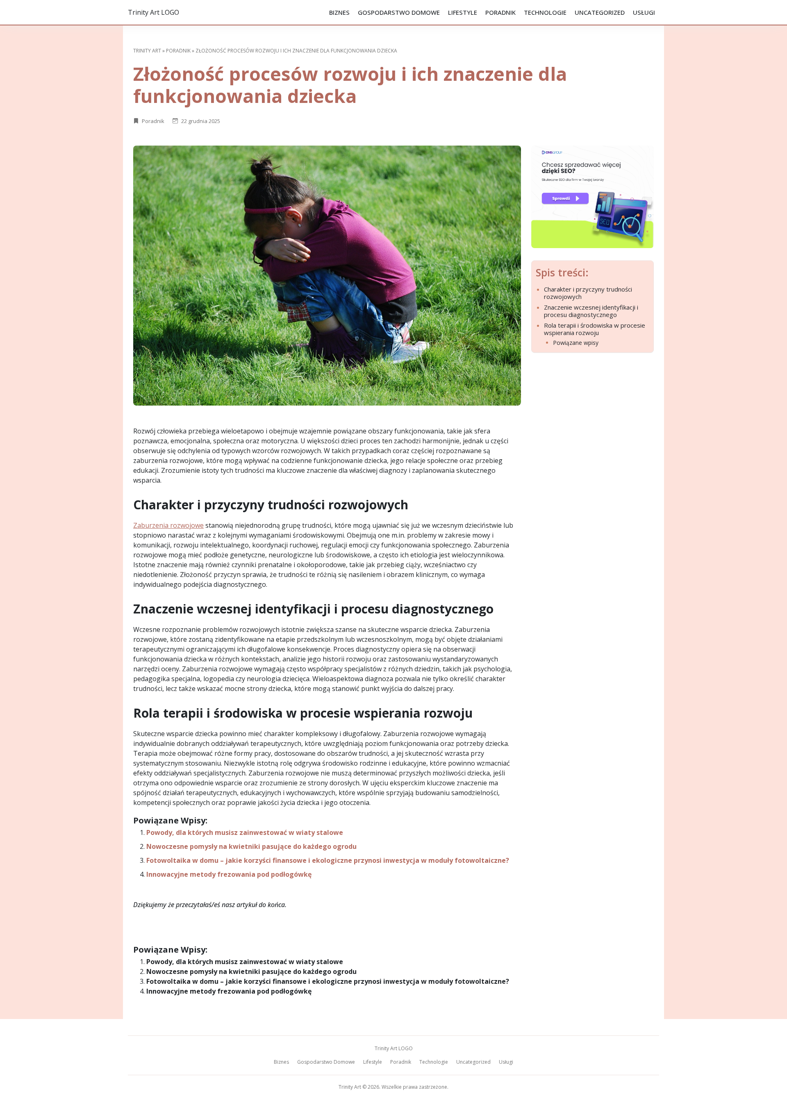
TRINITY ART (147, 50)
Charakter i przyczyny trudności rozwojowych (588, 292)
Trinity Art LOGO (153, 12)
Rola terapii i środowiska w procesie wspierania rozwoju (594, 328)
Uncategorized (600, 12)
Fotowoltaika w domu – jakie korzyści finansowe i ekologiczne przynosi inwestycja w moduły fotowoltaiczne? (327, 860)
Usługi (644, 12)
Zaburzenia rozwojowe (168, 525)
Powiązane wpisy (575, 343)
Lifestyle (462, 12)
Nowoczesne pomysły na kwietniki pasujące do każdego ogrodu (251, 846)
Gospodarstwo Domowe (399, 12)
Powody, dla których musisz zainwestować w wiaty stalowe (244, 832)
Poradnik (500, 12)
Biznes (339, 12)
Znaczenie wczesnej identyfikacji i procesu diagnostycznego (591, 310)
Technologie (545, 12)
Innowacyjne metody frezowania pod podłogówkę (229, 874)
